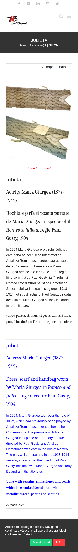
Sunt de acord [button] (41, 542)
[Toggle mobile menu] (69, 16)
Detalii (27, 534)
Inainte (63, 67)
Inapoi (49, 67)
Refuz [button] (59, 542)
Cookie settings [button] (16, 542)
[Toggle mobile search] (61, 16)
